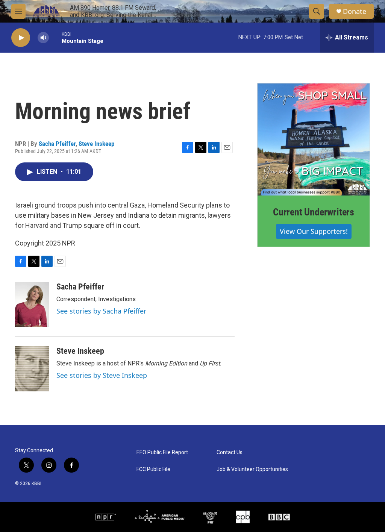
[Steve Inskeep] (32, 368)
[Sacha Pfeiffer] (32, 304)
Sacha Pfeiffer (57, 143)
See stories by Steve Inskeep (101, 375)
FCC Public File (153, 469)
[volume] (43, 37)
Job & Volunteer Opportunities (252, 469)
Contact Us (230, 452)
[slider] (55, 37)
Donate (354, 11)
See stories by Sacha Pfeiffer (101, 310)
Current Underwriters (313, 212)
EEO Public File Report (162, 452)
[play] (21, 37)
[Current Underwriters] (314, 139)
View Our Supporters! (314, 231)
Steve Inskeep (96, 143)
